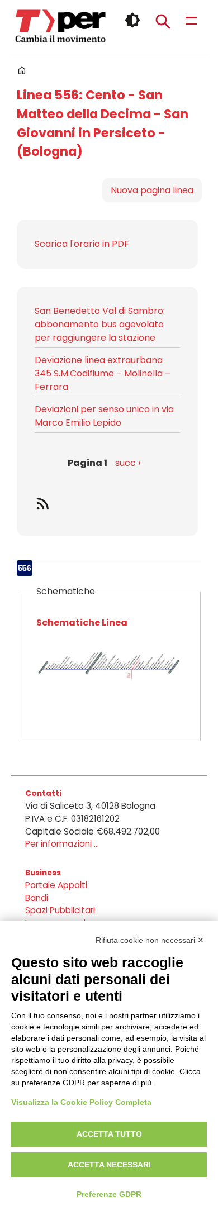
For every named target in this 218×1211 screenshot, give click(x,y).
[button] (109, 673)
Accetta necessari (109, 1164)
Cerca (163, 21)
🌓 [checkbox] (132, 20)
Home (22, 70)
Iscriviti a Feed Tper (107, 503)
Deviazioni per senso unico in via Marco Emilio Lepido (104, 416)
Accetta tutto (109, 1133)
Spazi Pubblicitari (60, 910)
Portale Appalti (56, 885)
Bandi (36, 898)
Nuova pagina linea (152, 190)
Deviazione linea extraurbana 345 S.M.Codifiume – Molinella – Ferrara (102, 373)
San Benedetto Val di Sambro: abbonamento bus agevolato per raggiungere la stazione (100, 324)
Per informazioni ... (62, 844)
